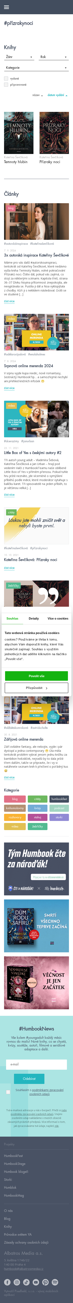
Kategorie (12, 67)
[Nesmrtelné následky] (36, 983)
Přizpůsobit (34, 688)
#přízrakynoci (39, 548)
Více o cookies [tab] (58, 618)
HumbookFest (13, 1156)
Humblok (10, 1187)
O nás (8, 1210)
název (36, 95)
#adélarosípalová (15, 354)
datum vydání (56, 95)
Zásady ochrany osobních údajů (26, 1242)
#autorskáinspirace (16, 243)
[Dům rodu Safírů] (36, 926)
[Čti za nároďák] (36, 869)
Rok (43, 57)
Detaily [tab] (34, 618)
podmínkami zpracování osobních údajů (46, 1092)
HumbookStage (14, 1163)
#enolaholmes (36, 354)
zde (57, 1126)
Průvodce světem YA (18, 1234)
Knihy (8, 1226)
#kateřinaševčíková (42, 243)
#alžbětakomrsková (16, 727)
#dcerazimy (11, 441)
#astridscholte (39, 727)
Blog (7, 1218)
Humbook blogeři (16, 1171)
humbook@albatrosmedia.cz (23, 1269)
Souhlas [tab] (12, 618)
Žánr (9, 57)
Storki (8, 1179)
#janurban (27, 441)
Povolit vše (36, 676)
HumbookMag (14, 1195)
